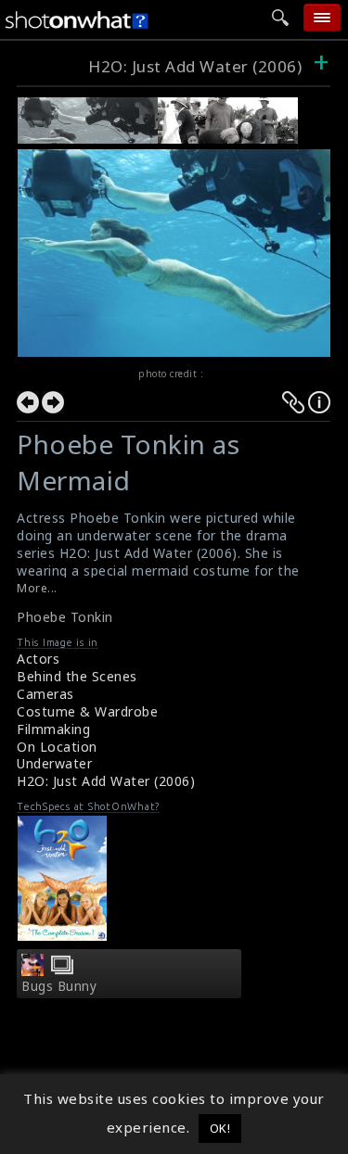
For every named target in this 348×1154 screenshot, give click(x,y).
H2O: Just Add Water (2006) (195, 66)
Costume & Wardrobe (87, 711)
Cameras (45, 694)
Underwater (54, 763)
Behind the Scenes (77, 676)
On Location (57, 746)
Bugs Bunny (59, 986)
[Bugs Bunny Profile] (32, 970)
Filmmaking (53, 729)
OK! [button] (220, 1128)
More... (37, 588)
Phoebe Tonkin (65, 617)
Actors (38, 658)
